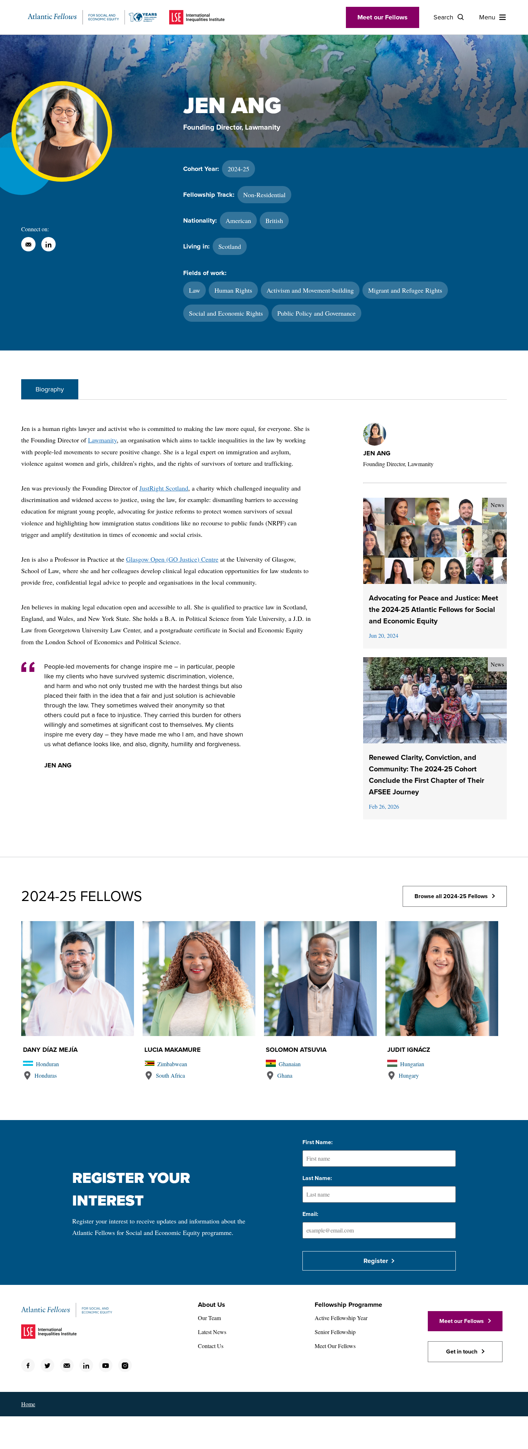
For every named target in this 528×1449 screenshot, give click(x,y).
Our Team (209, 1318)
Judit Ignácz (408, 1050)
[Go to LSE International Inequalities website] (196, 17)
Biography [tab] (50, 389)
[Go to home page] (92, 17)
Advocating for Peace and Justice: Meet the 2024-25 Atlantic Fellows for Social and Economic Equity (433, 610)
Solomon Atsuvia (296, 1050)
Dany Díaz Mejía (50, 1050)
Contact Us (210, 1346)
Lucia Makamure (172, 1050)
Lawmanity (102, 440)
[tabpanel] (264, 628)
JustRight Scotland (163, 488)
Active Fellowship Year (341, 1318)
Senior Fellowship (335, 1332)
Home (28, 1404)
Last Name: (317, 1178)
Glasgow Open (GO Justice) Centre (172, 559)
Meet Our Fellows (335, 1346)
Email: (310, 1214)
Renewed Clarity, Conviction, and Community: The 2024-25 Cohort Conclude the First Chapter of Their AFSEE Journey (426, 775)
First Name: (317, 1142)
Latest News (212, 1332)
